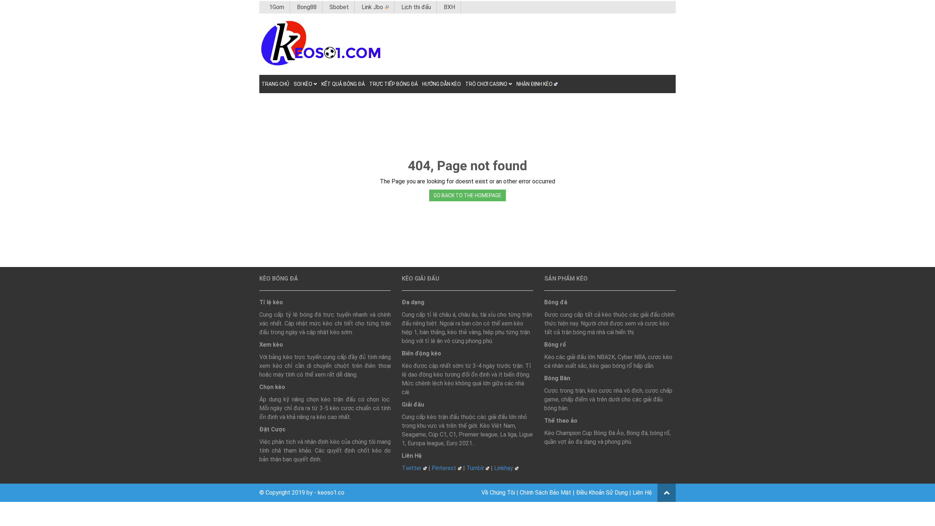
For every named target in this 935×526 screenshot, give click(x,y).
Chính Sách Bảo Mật (545, 492)
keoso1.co (331, 492)
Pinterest (444, 468)
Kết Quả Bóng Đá (343, 84)
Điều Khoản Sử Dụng (602, 492)
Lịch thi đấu (416, 7)
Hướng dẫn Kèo (441, 84)
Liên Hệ (642, 492)
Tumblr (475, 468)
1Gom (276, 7)
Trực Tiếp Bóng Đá (393, 84)
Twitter (411, 468)
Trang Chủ (275, 84)
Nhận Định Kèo (534, 84)
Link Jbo (372, 7)
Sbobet (339, 7)
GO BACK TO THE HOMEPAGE (467, 195)
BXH (449, 7)
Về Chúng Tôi (498, 492)
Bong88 (307, 7)
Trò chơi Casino (486, 84)
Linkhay (503, 468)
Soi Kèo (303, 84)
